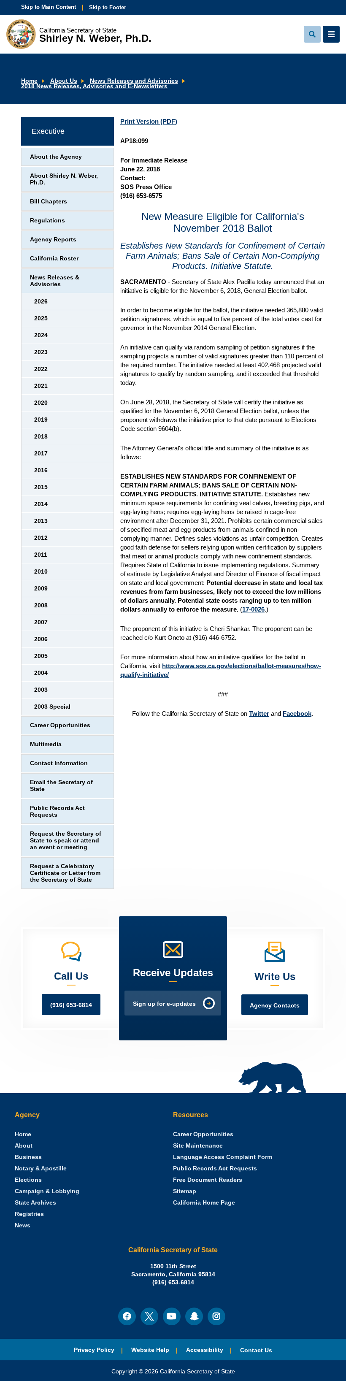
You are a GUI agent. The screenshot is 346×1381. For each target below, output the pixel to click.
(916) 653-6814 (71, 1005)
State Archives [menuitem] (35, 1203)
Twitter (259, 713)
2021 (41, 386)
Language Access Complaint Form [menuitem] (222, 1157)
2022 (41, 369)
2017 (41, 453)
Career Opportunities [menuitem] (203, 1134)
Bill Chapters (48, 201)
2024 (41, 335)
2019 (41, 420)
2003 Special (52, 707)
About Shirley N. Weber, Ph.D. (64, 179)
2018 (41, 436)
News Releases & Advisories (54, 280)
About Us (63, 81)
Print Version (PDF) (148, 121)
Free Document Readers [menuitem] (207, 1180)
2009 (41, 588)
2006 (41, 639)
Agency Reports (53, 239)
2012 (41, 538)
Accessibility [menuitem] (204, 1350)
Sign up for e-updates (164, 1004)
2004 (41, 673)
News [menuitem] (22, 1225)
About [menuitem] (23, 1146)
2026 (41, 301)
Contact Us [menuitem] (256, 1350)
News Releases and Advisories (134, 81)
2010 (41, 572)
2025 (41, 318)
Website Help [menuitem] (150, 1350)
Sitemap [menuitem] (184, 1191)
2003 (41, 690)
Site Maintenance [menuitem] (198, 1146)
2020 (41, 403)
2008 (41, 605)
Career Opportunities (60, 725)
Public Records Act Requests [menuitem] (215, 1168)
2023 (41, 352)
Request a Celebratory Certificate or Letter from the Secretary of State (65, 873)
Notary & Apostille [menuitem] (41, 1168)
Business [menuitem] (28, 1157)
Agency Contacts (275, 1005)
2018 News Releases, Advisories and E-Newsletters (94, 86)
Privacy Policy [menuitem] (94, 1350)
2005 (41, 656)
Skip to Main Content (48, 7)
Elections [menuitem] (28, 1180)
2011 (40, 555)
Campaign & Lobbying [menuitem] (47, 1191)
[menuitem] (23, 1134)
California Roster (54, 258)
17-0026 (253, 609)
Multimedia (46, 744)
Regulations (47, 220)
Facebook (297, 713)
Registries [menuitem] (29, 1214)
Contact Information (59, 763)
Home (29, 81)
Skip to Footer (107, 7)
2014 (41, 504)
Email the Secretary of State (61, 785)
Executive (48, 131)
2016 (41, 470)
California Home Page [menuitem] (204, 1203)
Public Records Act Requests (57, 811)
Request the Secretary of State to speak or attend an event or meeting (65, 840)
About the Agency (56, 157)
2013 (41, 521)
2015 (41, 487)
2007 (41, 622)
